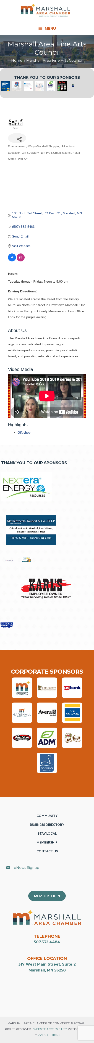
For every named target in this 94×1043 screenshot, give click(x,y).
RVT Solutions (49, 1035)
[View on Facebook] (12, 260)
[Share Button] (17, 138)
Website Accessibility (50, 1029)
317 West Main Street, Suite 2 (47, 964)
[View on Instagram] (21, 260)
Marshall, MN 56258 (47, 970)
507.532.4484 (47, 942)
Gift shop (24, 432)
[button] (49, 882)
